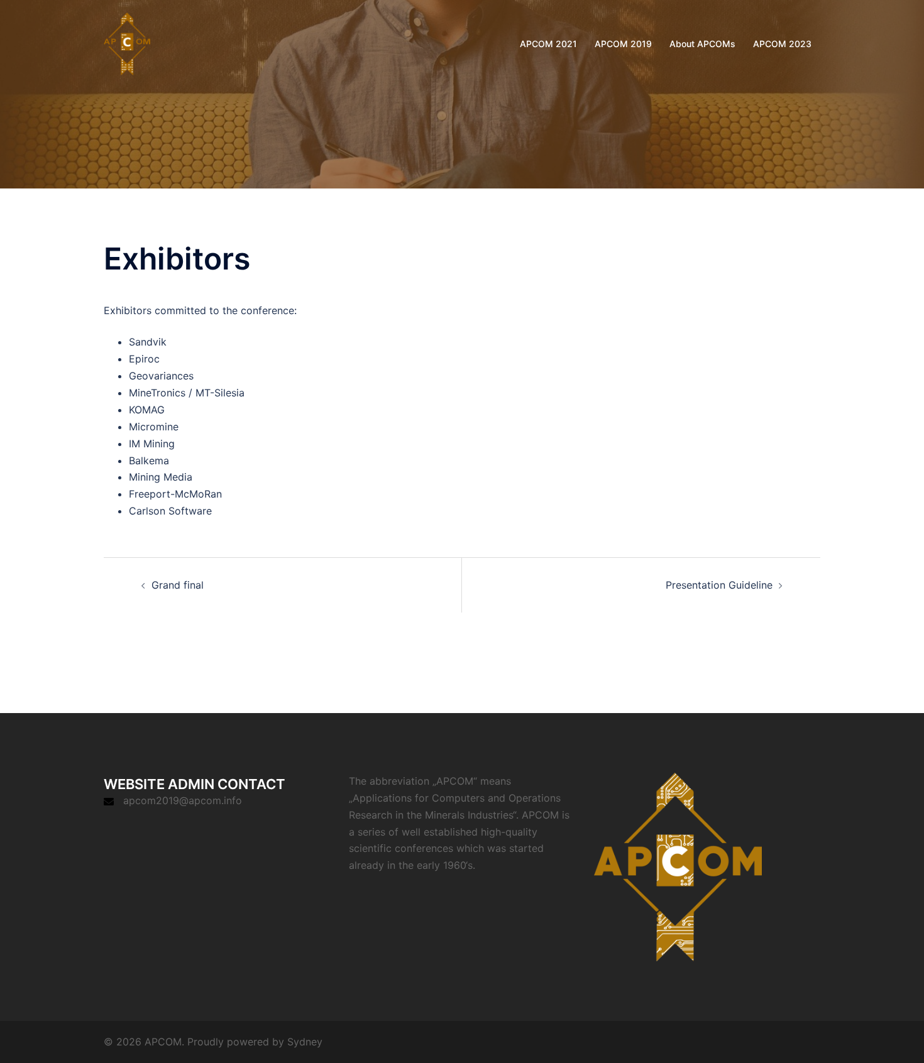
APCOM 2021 (548, 43)
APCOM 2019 (623, 43)
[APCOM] (127, 42)
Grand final (177, 585)
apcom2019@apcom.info (182, 800)
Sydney (304, 1041)
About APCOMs (702, 43)
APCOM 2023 (782, 43)
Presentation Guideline (719, 585)
